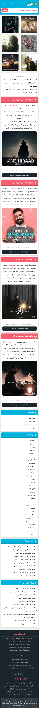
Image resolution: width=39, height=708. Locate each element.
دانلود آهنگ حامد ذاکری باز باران (25, 576)
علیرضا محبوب (30, 473)
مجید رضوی (31, 486)
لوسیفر (33, 508)
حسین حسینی (30, 470)
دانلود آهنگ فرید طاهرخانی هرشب (24, 556)
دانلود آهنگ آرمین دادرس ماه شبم (24, 566)
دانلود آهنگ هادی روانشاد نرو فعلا (25, 595)
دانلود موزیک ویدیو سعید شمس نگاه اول (19, 692)
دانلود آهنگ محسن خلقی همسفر (25, 560)
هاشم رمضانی (31, 528)
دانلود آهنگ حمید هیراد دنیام (22, 183)
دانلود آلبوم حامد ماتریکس (19, 659)
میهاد (33, 511)
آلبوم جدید (32, 418)
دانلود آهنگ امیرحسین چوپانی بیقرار (24, 550)
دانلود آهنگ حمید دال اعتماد (26, 598)
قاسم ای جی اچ (30, 460)
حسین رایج (31, 463)
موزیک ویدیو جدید (29, 425)
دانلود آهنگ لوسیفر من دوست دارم (24, 563)
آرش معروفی (31, 457)
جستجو (4, 10)
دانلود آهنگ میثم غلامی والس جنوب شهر (22, 592)
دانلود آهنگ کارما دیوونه (27, 624)
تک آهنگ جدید (8, 4)
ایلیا (34, 447)
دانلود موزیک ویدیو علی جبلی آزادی (19, 689)
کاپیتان (33, 483)
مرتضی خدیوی (30, 521)
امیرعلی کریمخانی (29, 531)
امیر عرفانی (31, 495)
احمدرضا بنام (31, 524)
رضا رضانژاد (32, 489)
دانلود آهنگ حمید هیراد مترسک (21, 100)
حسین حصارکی (30, 476)
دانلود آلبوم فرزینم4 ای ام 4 (19, 662)
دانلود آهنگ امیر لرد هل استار (26, 601)
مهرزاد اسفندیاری (30, 515)
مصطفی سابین (30, 466)
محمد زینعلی (31, 505)
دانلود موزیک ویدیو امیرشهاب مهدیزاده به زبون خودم (19, 683)
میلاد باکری (31, 441)
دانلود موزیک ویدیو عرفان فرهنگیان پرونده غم (19, 686)
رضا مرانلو (32, 492)
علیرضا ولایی (31, 453)
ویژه (34, 428)
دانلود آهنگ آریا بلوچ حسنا (27, 569)
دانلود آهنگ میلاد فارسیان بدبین (25, 553)
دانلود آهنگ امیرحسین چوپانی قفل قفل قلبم (21, 547)
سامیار (33, 534)
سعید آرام (32, 444)
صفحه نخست (20, 4)
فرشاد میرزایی (31, 518)
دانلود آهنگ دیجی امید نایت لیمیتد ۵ (23, 621)
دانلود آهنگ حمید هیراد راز (23, 259)
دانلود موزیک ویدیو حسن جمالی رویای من (20, 695)
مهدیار (33, 479)
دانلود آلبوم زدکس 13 (19, 674)
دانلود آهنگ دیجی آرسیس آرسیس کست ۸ (21, 573)
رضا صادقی (32, 499)
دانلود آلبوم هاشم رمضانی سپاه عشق (19, 665)
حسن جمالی (31, 450)
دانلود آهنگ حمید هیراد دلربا (23, 336)
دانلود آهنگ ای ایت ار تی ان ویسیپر (24, 605)
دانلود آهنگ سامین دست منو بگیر (24, 588)
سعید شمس (31, 502)
